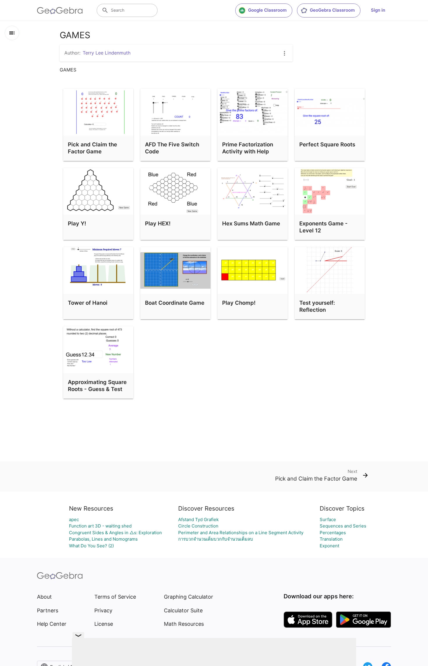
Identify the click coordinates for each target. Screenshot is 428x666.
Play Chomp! (239, 302)
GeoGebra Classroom (332, 10)
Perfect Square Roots (327, 144)
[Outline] (12, 33)
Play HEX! (158, 223)
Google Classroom (267, 10)
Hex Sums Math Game (251, 223)
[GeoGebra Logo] (60, 10)
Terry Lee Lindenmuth (106, 53)
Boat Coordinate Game (174, 302)
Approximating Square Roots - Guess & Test (97, 385)
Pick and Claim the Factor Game (92, 148)
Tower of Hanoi (87, 302)
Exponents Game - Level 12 (323, 227)
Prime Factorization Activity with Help (247, 148)
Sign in (378, 10)
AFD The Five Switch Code (172, 148)
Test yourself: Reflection (317, 306)
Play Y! (77, 223)
